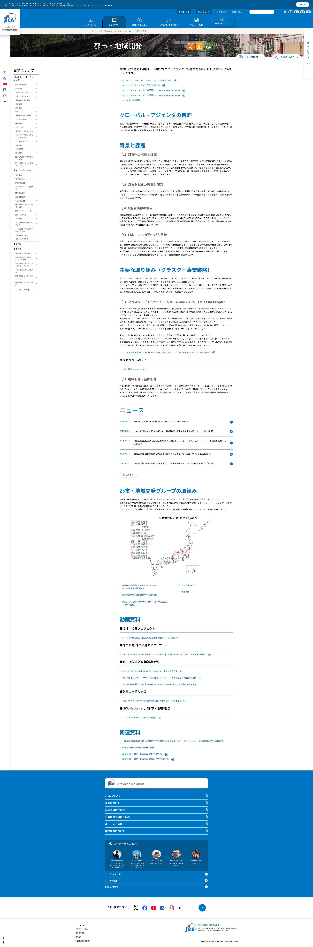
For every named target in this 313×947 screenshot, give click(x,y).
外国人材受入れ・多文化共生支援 (24, 205)
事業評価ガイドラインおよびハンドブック (24, 264)
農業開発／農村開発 (22, 100)
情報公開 (78, 937)
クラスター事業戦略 (131, 100)
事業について (112, 803)
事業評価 (17, 248)
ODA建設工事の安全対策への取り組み (24, 230)
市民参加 (18, 218)
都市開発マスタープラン (135, 369)
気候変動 (18, 145)
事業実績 (17, 243)
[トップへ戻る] (202, 908)
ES (308, 11)
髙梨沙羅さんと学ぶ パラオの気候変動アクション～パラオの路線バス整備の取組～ (160, 677)
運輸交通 (18, 88)
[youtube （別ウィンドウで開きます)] (153, 908)
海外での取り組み (115, 810)
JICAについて (112, 796)
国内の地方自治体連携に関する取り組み (140, 594)
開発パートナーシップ (23, 211)
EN (296, 11)
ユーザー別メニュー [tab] (125, 843)
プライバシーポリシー (50, 5)
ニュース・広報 (113, 824)
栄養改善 (18, 108)
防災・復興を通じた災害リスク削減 (24, 164)
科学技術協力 (20, 201)
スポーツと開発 (21, 119)
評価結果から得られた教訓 (24, 283)
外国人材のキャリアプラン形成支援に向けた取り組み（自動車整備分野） (154, 700)
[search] (261, 12)
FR (302, 11)
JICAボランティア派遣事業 (24, 188)
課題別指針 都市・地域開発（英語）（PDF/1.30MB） (146, 759)
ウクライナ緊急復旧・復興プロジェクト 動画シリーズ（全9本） (150, 637)
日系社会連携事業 (21, 239)
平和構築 (18, 123)
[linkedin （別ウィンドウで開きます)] (162, 908)
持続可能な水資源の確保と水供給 (24, 158)
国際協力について (115, 831)
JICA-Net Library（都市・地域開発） (141, 717)
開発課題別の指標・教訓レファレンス (24, 277)
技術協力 (18, 175)
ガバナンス (19, 127)
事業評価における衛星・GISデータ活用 (24, 258)
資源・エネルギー (21, 92)
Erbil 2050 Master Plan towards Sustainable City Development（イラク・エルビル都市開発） (164, 654)
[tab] (285, 11)
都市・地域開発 (21, 84)
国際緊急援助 (20, 193)
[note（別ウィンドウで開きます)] (5, 101)
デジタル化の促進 (21, 141)
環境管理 (18, 153)
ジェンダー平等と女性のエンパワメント (24, 136)
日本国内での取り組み (117, 817)
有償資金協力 (20, 179)
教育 (17, 112)
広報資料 (185, 591)
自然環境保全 (20, 149)
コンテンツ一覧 (204, 12)
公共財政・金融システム (24, 131)
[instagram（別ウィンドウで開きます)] (5, 95)
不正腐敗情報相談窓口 (82, 941)
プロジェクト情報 (21, 289)
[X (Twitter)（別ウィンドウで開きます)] (5, 72)
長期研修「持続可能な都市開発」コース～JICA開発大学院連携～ (140, 587)
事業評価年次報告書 (22, 253)
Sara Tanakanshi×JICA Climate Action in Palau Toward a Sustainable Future (157, 684)
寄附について (184, 12)
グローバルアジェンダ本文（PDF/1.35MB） (141, 85)
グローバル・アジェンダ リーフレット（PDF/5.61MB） (147, 80)
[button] (250, 57)
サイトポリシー (80, 925)
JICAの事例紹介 (188, 585)
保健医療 (18, 104)
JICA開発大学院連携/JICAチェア (24, 223)
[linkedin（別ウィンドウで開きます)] (5, 89)
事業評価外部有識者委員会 (24, 271)
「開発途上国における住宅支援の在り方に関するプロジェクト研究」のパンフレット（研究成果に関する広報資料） (173, 740)
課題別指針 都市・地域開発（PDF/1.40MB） (142, 754)
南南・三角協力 (21, 215)
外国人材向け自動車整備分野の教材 (138, 747)
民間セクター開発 (21, 96)
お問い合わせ (237, 12)
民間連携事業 (20, 197)
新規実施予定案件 (21, 235)
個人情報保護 (79, 933)
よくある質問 (222, 12)
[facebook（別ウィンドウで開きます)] (5, 78)
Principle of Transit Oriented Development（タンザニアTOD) (150, 670)
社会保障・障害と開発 (23, 115)
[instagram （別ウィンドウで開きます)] (171, 907)
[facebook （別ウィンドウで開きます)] (144, 907)
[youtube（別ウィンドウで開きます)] (5, 84)
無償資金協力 (20, 183)
